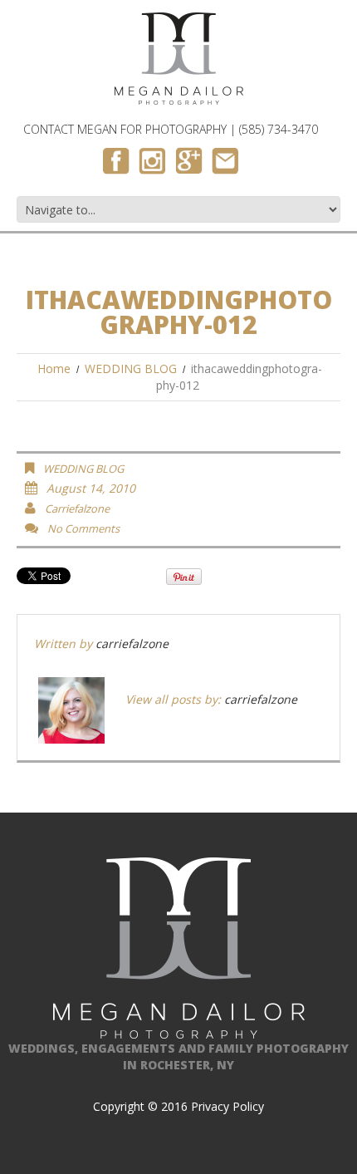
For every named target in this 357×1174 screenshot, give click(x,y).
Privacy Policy (227, 1106)
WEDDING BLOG (131, 368)
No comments (83, 528)
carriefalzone (77, 508)
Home (54, 368)
